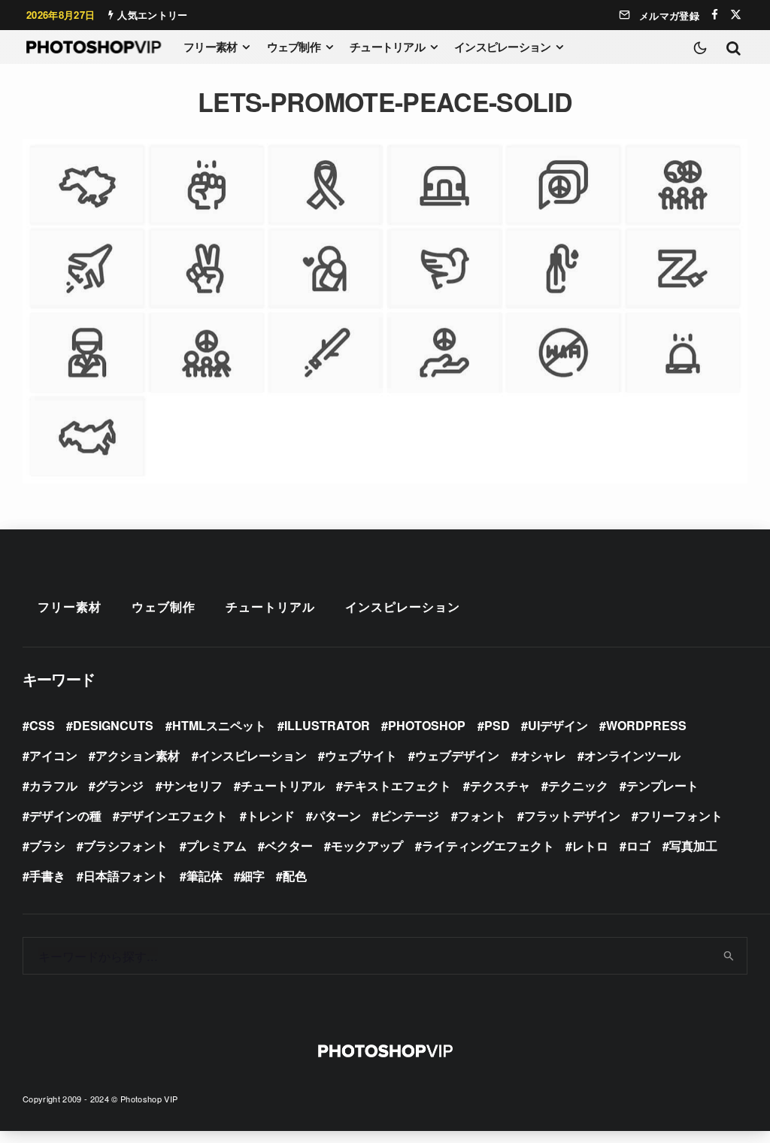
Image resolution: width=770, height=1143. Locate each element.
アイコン (53, 755)
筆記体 (204, 875)
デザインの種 (65, 815)
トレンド (271, 815)
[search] (729, 956)
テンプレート (662, 785)
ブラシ (47, 845)
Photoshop (426, 725)
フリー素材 (210, 46)
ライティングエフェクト (488, 845)
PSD (497, 725)
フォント (482, 815)
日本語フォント (125, 875)
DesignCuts (113, 725)
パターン (337, 815)
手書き (47, 875)
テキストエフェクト (397, 785)
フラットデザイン (572, 815)
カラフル (53, 785)
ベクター (289, 845)
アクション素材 (137, 755)
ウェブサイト (361, 755)
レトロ (590, 845)
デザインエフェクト (174, 815)
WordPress (646, 725)
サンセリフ (192, 785)
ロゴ (638, 845)
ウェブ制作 (293, 46)
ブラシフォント (125, 845)
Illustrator (327, 725)
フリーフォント (680, 815)
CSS (42, 725)
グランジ (119, 785)
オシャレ (542, 755)
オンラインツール (632, 755)
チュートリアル (387, 46)
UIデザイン (558, 725)
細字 (253, 875)
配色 (295, 875)
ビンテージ (409, 815)
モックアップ (367, 845)
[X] (735, 15)
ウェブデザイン (457, 755)
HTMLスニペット (219, 725)
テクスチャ (500, 785)
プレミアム (216, 845)
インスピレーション (502, 46)
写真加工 (693, 845)
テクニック (578, 785)
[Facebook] (714, 15)
